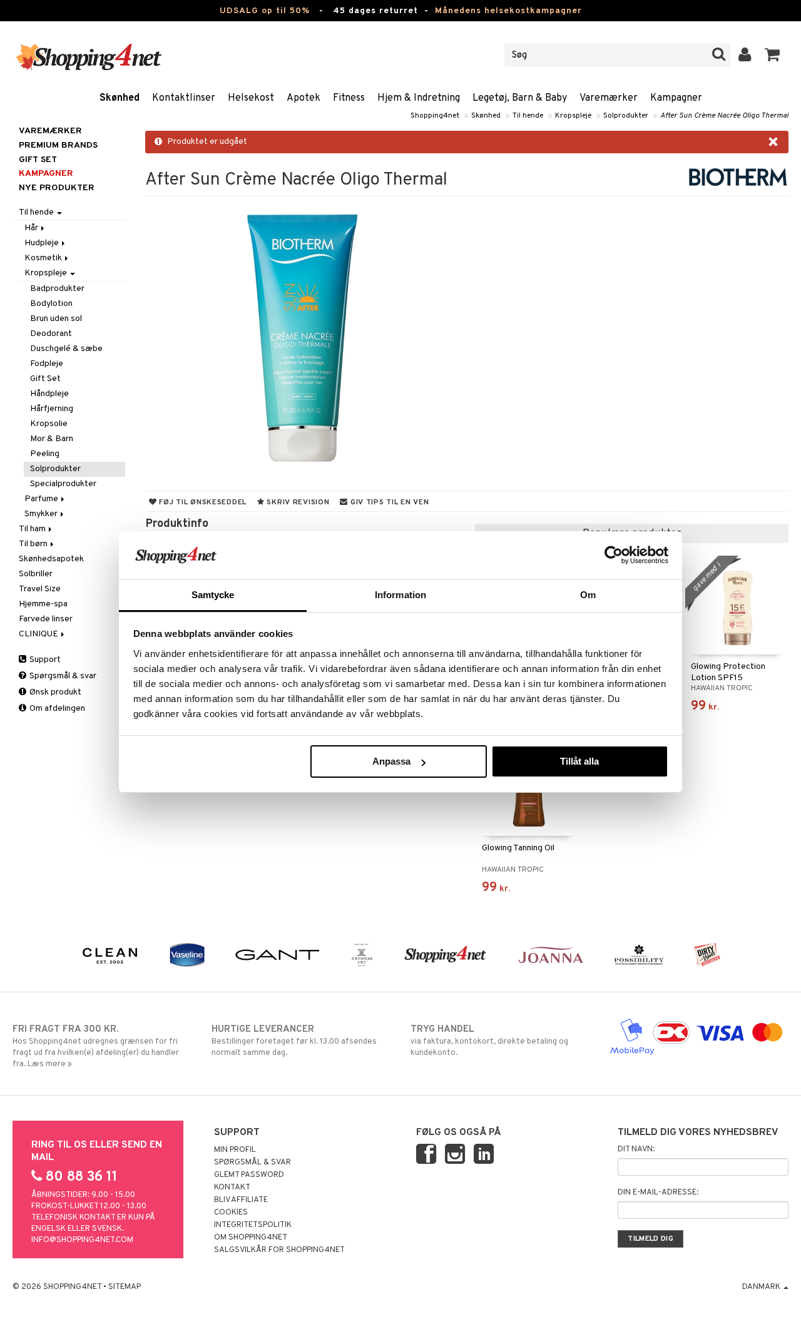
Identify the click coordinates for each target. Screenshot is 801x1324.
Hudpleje (42, 243)
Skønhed (119, 98)
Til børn (34, 544)
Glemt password (249, 1175)
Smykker (41, 514)
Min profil (235, 1150)
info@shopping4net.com (82, 1240)
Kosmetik (44, 258)
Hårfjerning (51, 409)
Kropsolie (49, 424)
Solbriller (36, 574)
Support (44, 659)
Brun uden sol (56, 318)
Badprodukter (57, 288)
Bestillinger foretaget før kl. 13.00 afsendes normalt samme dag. (294, 1041)
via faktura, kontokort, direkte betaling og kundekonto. (489, 1041)
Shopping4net (435, 116)
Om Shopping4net (250, 1238)
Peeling (44, 454)
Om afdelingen (56, 708)
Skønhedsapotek (51, 559)
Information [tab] (400, 594)
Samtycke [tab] (213, 594)
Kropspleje (573, 116)
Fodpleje (46, 364)
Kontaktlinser (183, 98)
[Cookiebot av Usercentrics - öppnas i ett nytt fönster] (613, 555)
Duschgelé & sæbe (66, 349)
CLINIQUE (39, 634)
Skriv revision (297, 502)
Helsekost (251, 98)
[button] (772, 55)
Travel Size (40, 589)
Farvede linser (46, 619)
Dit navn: (636, 1149)
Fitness (349, 98)
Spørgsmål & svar (62, 676)
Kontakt (232, 1188)
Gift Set (45, 379)
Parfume (42, 499)
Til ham (33, 529)
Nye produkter (56, 188)
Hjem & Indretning (418, 98)
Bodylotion (51, 303)
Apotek (303, 98)
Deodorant (51, 333)
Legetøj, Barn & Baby (519, 98)
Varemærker (608, 98)
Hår (32, 228)
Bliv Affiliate (241, 1200)
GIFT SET (38, 160)
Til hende (528, 116)
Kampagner (676, 98)
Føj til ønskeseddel (202, 502)
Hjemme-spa (43, 604)
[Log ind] (745, 55)
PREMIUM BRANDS (58, 145)
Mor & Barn (51, 439)
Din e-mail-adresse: (658, 1193)
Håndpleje (49, 394)
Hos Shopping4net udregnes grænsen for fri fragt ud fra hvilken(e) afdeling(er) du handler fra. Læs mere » (96, 1046)
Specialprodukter (63, 484)
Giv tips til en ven (388, 502)
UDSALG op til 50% (265, 11)
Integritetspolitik (253, 1225)
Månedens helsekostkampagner (508, 11)
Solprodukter (625, 116)
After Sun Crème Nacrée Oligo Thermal (724, 116)
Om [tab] (588, 594)
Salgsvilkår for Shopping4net (279, 1250)
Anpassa (391, 761)
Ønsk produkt (54, 692)
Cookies (231, 1213)
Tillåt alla (579, 761)
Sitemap (124, 1287)
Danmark (762, 1287)
